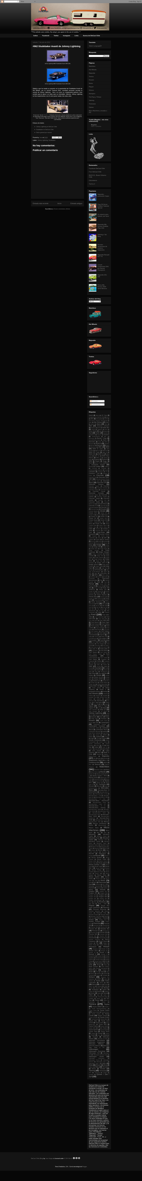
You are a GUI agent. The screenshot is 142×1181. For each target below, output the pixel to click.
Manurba (105, 758)
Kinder (107, 717)
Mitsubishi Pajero (101, 843)
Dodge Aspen (103, 548)
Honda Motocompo (102, 684)
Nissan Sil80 (98, 873)
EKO (90, 573)
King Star (94, 718)
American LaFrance (103, 426)
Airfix (90, 422)
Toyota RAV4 (104, 1026)
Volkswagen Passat (94, 1060)
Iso (95, 702)
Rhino (105, 964)
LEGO (105, 735)
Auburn (105, 431)
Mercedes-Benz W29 (94, 821)
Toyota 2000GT (97, 1006)
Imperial (99, 699)
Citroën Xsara (103, 527)
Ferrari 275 (97, 587)
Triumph (100, 1033)
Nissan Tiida (99, 878)
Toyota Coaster (96, 1013)
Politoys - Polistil (101, 918)
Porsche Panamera (94, 939)
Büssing (91, 466)
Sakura (92, 973)
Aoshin (93, 429)
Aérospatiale (99, 418)
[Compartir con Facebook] (59, 137)
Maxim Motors (94, 772)
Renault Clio (100, 956)
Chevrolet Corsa (105, 489)
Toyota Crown (104, 1017)
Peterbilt (102, 889)
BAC (105, 436)
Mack (99, 752)
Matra (107, 769)
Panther (105, 887)
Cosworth (92, 534)
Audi (90, 433)
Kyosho (91, 722)
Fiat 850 (91, 609)
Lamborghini (105, 722)
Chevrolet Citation (93, 489)
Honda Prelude (96, 687)
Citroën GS (103, 520)
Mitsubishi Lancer (94, 841)
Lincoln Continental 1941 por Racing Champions (103, 267)
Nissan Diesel (102, 863)
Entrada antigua (76, 203)
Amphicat (93, 427)
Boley (90, 459)
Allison (107, 422)
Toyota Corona (102, 1015)
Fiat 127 (98, 605)
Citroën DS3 (103, 518)
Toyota (106, 1004)
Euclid (105, 576)
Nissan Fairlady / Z (95, 864)
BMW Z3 (98, 457)
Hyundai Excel (93, 697)
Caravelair (94, 468)
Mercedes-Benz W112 (99, 812)
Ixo (101, 704)
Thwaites (91, 998)
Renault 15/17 (93, 950)
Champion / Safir (94, 473)
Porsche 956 (103, 936)
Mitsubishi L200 (102, 839)
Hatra (90, 671)
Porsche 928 (103, 932)
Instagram (66, 35)
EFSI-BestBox (99, 570)
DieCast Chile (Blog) (37, 1158)
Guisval (98, 670)
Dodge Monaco (98, 559)
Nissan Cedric (101, 859)
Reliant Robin (103, 944)
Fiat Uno (101, 610)
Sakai (107, 971)
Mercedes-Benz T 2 (97, 806)
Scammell (91, 975)
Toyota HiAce (103, 1019)
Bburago (91, 443)
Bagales (94, 125)
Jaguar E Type (102, 706)
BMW (107, 447)
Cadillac (98, 466)
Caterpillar (92, 471)
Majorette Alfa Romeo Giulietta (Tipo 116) (103, 226)
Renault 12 (96, 948)
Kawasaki (106, 715)
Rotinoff (104, 970)
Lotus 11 (104, 747)
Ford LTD (104, 636)
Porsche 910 (93, 929)
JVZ (92, 715)
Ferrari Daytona (102, 594)
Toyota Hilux (93, 1021)
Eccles (90, 570)
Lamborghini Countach (97, 726)
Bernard (93, 445)
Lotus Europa (96, 750)
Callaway (107, 466)
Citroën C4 (106, 514)
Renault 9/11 (92, 956)
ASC (106, 429)
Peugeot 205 (93, 893)
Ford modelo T (93, 640)
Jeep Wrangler (93, 711)
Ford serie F (104, 649)
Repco (91, 963)
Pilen (95, 902)
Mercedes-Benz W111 (103, 811)
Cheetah (105, 473)
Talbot (91, 995)
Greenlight (97, 668)
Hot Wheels (92, 69)
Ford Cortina (105, 624)
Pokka (105, 916)
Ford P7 (94, 642)
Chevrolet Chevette (102, 487)
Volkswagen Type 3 (101, 1061)
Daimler (98, 539)
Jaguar (91, 706)
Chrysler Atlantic (93, 511)
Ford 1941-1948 (102, 618)
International (100, 700)
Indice (35, 35)
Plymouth (106, 907)
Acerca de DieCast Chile (91, 35)
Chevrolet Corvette (96, 493)
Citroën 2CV (93, 513)
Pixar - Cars (102, 903)
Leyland (98, 736)
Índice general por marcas (44, 132)
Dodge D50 (100, 555)
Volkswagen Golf (94, 1053)
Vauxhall (95, 1037)
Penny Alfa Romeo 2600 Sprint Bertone (102, 286)
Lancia (104, 731)
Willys (97, 1067)
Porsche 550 (97, 925)
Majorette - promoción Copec (103, 195)
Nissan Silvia (101, 875)
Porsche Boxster (103, 937)
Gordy (90, 668)
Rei (97, 943)
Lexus (91, 736)
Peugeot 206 (103, 893)
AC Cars (104, 415)
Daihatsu (91, 539)
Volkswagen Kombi (96, 1056)
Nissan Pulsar (99, 871)
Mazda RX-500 (98, 781)
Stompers (92, 93)
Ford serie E (93, 649)
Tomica (91, 76)
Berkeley (107, 443)
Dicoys (105, 543)
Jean (99, 707)
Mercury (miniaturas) (99, 823)
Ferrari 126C (103, 584)
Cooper (105, 530)
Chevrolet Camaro (96, 484)
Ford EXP (106, 629)
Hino (105, 673)
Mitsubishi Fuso (94, 838)
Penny (91, 889)
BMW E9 (101, 454)
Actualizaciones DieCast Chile (96, 417)
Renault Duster (99, 957)
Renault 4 (102, 952)
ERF (90, 575)
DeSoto (105, 541)
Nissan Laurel (98, 866)
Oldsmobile (102, 882)
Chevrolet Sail (103, 505)
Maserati (98, 764)
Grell (106, 668)
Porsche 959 (92, 937)
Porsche (97, 923)
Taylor (105, 995)
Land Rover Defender (94, 733)
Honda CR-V (106, 680)
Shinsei (101, 982)
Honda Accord (98, 677)
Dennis (100, 541)
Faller (98, 582)
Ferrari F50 (100, 598)
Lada (96, 722)
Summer (99, 991)
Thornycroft (92, 996)
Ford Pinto (101, 642)
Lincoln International (94, 743)
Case (106, 470)
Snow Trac (92, 986)
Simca (94, 984)
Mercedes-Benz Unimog (97, 807)
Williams (91, 1067)
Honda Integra (103, 682)
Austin (98, 433)
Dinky (91, 545)
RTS (97, 971)
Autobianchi (92, 434)
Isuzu (100, 702)
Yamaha (102, 1069)
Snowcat (99, 986)
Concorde (97, 530)
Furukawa (106, 661)
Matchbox (92, 66)
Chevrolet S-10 (93, 505)
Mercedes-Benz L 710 (95, 795)
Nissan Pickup (96, 870)
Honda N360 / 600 (94, 686)
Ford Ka (96, 636)
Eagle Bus (104, 568)
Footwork (106, 612)
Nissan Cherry (103, 861)
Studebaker (52, 140)
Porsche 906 (94, 927)
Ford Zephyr (93, 659)
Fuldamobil (91, 661)
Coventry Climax (104, 534)
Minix (105, 832)
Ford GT (101, 634)
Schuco (91, 90)
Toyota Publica (93, 1026)
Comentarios (95, 404)
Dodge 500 (97, 547)
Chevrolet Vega (95, 509)
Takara (105, 993)
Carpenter (99, 470)
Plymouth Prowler (93, 914)
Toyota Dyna (94, 1019)
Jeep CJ (103, 709)
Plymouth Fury (101, 913)
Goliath (105, 666)
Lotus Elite (97, 749)
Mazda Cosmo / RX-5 (100, 775)
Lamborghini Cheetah (100, 724)
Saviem (105, 973)
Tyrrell (93, 1035)
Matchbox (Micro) (99, 769)
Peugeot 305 (92, 895)
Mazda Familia (93, 777)
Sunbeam (106, 991)
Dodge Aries (94, 548)
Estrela (100, 576)
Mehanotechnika (93, 788)
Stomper (106, 988)
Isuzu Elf (96, 704)
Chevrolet (100, 475)
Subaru (104, 989)
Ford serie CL (94, 647)
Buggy (105, 461)
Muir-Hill (91, 853)
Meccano (99, 786)
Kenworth (94, 717)
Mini (98, 832)
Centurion (100, 471)
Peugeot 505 (92, 898)
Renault (106, 947)
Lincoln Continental (95, 740)
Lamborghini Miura (101, 729)
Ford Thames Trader (95, 654)
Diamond (91, 543)
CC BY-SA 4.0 (68, 1158)
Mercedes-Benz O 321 (97, 799)
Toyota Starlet (104, 1029)
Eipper (105, 571)
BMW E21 (97, 450)
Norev (91, 83)
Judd (108, 713)
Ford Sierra (104, 650)
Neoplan (91, 855)
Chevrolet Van (105, 507)
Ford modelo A (102, 638)
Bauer (99, 441)
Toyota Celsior (95, 1012)
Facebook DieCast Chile (97, 168)
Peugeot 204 (103, 891)
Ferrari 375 (92, 591)
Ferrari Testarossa (97, 602)
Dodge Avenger (94, 550)
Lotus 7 (91, 749)
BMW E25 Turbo (94, 452)
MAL (94, 758)
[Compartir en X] (57, 137)
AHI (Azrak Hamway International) (98, 420)
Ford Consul (95, 624)
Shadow (91, 980)
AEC (92, 419)
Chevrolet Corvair (99, 491)
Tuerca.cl (92, 184)
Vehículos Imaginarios (97, 1042)
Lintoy (97, 745)
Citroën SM (98, 523)
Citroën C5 (94, 516)
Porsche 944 (92, 936)
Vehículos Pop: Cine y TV (99, 1046)
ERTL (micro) (105, 575)
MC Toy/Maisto (101, 784)
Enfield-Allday (103, 573)
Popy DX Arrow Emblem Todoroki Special (103, 206)
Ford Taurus (103, 652)
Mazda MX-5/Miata (99, 779)
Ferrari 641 (100, 591)
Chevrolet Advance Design (102, 479)
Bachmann (91, 438)
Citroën (102, 511)
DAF (105, 537)
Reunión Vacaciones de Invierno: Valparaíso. (102, 247)
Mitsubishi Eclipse (102, 836)
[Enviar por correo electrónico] (53, 137)
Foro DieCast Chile (95, 172)
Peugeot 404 (103, 895)
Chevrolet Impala (94, 498)
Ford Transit (103, 657)
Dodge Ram (99, 561)
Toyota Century (105, 1012)
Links (76, 35)
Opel (90, 884)
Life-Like (107, 736)
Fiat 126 (91, 605)
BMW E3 (104, 452)
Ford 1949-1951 (93, 620)
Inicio (59, 203)
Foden (99, 612)
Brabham (104, 459)
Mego (106, 786)
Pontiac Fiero (103, 919)
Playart (91, 87)
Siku (107, 982)
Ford (93, 614)
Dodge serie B (102, 562)
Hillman (100, 673)
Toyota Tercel (105, 1031)
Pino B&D (91, 903)
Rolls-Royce (93, 970)
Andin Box (105, 427)
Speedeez (98, 988)
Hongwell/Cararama (95, 691)
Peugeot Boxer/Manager (95, 900)
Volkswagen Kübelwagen (96, 1058)
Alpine (99, 424)
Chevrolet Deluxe (93, 495)
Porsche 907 (103, 927)
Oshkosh (98, 884)
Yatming (91, 100)
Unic (99, 1035)
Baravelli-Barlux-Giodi (94, 440)
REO (106, 961)
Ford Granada (93, 634)
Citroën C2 (99, 514)
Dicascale (98, 543)
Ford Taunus (93, 652)
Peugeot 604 (103, 898)
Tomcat (103, 1002)
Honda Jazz (92, 684)
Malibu (99, 758)
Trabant (93, 1033)
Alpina (92, 424)
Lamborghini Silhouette (94, 731)
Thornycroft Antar (102, 996)
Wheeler (98, 1065)
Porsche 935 (93, 934)
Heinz (96, 671)
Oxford (105, 886)
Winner (94, 1069)
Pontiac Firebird (94, 921)
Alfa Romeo (98, 422)
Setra (105, 979)
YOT (90, 1072)
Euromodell (91, 578)
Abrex (97, 415)
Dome (97, 568)
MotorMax (104, 852)
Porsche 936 (103, 934)
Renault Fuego (99, 959)
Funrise (99, 661)
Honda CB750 (98, 679)
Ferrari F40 (92, 598)
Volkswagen (93, 1049)
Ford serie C (106, 645)
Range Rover (103, 941)
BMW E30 (92, 454)
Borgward (96, 459)
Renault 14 (104, 948)
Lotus (96, 747)
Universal (106, 1035)
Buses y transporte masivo (99, 463)
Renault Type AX (98, 961)
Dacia (99, 537)
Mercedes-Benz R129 (99, 802)
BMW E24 (104, 450)
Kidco (101, 717)
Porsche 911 (105, 929)
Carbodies (103, 468)
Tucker (107, 1033)
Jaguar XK (92, 708)
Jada (106, 704)
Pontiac (91, 920)
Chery (90, 475)
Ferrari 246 (100, 586)
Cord (90, 532)
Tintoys (97, 1000)
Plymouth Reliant (105, 914)
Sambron (99, 973)
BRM (90, 461)
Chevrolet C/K (101, 482)
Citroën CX (103, 516)
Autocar (99, 434)
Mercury (106, 821)
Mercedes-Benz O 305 (101, 797)
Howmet (105, 693)
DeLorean (93, 541)
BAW (105, 441)
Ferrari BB (99, 593)
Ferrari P (106, 600)
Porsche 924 (94, 932)
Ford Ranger (100, 643)
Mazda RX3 (100, 782)
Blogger (84, 1166)
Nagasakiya (102, 853)
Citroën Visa (92, 527)
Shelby (98, 981)
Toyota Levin (99, 1022)
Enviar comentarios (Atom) (62, 209)
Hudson (91, 695)
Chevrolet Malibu (94, 502)
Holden (91, 675)
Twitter (56, 35)
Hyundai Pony (103, 697)
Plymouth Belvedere (94, 911)
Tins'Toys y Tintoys (95, 97)
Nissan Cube (92, 862)
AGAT (105, 418)
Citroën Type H (103, 525)
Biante (107, 445)
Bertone (99, 445)
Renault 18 (92, 952)
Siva (101, 984)
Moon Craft (105, 848)
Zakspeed (97, 1072)
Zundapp (91, 1074)
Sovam (90, 988)
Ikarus (90, 699)
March (105, 762)
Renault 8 (104, 954)
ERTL (96, 575)
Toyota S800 (92, 1028)
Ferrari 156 (92, 586)
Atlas (100, 431)
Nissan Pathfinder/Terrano (102, 868)
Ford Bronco (95, 622)
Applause (100, 429)
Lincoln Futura (103, 742)
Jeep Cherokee (93, 709)
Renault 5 (92, 954)
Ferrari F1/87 (104, 596)
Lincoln (103, 738)
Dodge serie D (93, 564)
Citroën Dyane (93, 520)
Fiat (97, 603)
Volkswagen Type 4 (94, 1063)
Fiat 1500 (91, 607)
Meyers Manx (94, 827)
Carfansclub (92, 470)
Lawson (97, 735)
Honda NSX (105, 686)
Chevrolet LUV (102, 500)
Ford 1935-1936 (99, 617)
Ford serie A (97, 645)
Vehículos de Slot (102, 1038)
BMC (100, 447)
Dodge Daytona (99, 557)
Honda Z (103, 689)
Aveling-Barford (96, 436)
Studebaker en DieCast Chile (45, 129)
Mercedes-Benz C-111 (101, 793)
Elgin (95, 573)
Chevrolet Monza (102, 504)
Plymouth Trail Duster (96, 916)
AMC (90, 426)
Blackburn (93, 447)
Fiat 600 (105, 607)
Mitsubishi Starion (93, 845)
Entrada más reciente (40, 203)
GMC (90, 666)
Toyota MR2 (103, 1024)
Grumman (91, 669)
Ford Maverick (92, 638)
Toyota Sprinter (93, 1029)
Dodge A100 (106, 547)
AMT (99, 427)
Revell (99, 964)
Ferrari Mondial (98, 600)
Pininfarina (102, 902)
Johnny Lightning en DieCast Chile (46, 126)
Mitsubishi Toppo (105, 845)
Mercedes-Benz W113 (94, 814)
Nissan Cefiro (92, 861)
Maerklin (99, 754)
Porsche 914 (96, 930)
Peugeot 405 (92, 896)
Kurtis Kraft (103, 720)
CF (106, 471)
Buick (90, 463)
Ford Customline (100, 627)
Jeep (104, 708)
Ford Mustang (104, 640)
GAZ (92, 663)
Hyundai (105, 695)
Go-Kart (99, 666)
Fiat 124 (104, 603)
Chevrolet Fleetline (102, 496)
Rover (91, 971)
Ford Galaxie (103, 633)
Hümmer (98, 695)
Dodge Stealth (99, 566)
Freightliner (104, 659)
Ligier (92, 738)
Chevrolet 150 (92, 477)
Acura (107, 417)
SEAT (99, 979)
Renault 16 (104, 950)
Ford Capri (105, 622)
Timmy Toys (100, 998)
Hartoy (105, 669)
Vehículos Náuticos (95, 1045)
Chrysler (103, 509)
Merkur (91, 825)
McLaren (91, 786)
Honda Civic (96, 680)
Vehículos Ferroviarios (97, 1040)
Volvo (104, 1063)
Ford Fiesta (94, 633)
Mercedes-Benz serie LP (97, 804)
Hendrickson (104, 671)
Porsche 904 (106, 925)
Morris (100, 850)
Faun (105, 582)
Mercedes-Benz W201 (101, 820)
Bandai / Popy (102, 438)
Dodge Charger (104, 552)
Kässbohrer (98, 715)
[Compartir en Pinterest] (61, 137)
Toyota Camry (93, 1010)
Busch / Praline (99, 463)
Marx (90, 764)
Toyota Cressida (93, 1017)
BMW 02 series (98, 449)
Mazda (103, 772)
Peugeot (91, 891)
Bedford (98, 443)
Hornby (105, 691)
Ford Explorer (94, 631)
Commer (98, 528)
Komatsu (104, 718)
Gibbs (98, 664)
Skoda (105, 984)
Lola (103, 745)
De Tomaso (105, 539)
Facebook (45, 35)
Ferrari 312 (102, 589)
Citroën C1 (91, 514)
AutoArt (105, 433)
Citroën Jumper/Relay (95, 522)
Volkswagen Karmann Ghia (100, 1054)
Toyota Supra (93, 1031)
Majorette (92, 73)
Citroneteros (93, 180)
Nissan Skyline (94, 877)
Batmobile (92, 442)
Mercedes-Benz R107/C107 (99, 800)
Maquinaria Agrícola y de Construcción (99, 761)
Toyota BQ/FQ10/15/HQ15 (99, 1008)
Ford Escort (97, 629)
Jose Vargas (49, 1158)
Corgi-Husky (101, 532)
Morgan (93, 850)
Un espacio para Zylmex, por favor (103, 215)
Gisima (105, 664)
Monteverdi (97, 848)
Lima (98, 738)
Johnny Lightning (43, 140)
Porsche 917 (106, 930)
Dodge (98, 545)
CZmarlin (46, 115)
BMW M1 (96, 456)
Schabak (105, 975)
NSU (94, 882)
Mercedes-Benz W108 (95, 809)
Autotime (106, 434)
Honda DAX (94, 682)
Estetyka (93, 576)
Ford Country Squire (97, 626)
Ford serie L (95, 650)
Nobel (96, 880)
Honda (98, 675)
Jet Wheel (104, 711)
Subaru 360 (92, 991)
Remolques (92, 946)
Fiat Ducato (100, 609)
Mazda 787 (91, 773)
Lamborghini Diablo (94, 727)
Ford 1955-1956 (104, 620)
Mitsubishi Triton (95, 846)
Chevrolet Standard (94, 507)
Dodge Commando (97, 554)
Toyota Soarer (102, 1028)
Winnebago (106, 1067)
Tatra (98, 995)
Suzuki (93, 993)
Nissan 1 (107, 855)
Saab (102, 971)
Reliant (105, 943)
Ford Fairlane (105, 631)
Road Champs (93, 966)
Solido (105, 986)
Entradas (94, 401)
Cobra (90, 528)
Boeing (105, 457)
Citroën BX (104, 513)
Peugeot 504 (103, 896)
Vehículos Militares (96, 1044)
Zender (105, 1072)
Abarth (91, 415)
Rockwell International (101, 968)
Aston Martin (93, 431)
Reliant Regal (92, 944)
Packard (91, 888)
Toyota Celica (104, 1010)
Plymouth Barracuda (99, 909)
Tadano (99, 993)
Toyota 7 (107, 1006)
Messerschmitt (102, 825)
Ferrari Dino (93, 596)
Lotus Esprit (105, 749)
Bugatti (97, 461)
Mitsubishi (92, 834)
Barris (105, 440)
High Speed (92, 673)
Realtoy (91, 943)
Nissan (98, 855)
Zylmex (91, 107)
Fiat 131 (104, 605)
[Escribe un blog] (55, 137)
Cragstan (94, 536)
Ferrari (91, 584)
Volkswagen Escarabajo (97, 1051)
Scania (98, 975)
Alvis (106, 424)
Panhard (99, 887)
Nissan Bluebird (96, 857)
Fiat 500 (98, 607)
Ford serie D (104, 647)
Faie (101, 580)
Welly (90, 1065)
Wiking (105, 1065)
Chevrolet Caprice (94, 486)
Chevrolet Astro (95, 480)
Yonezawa (92, 104)
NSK (90, 882)
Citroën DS (92, 518)
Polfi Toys (91, 918)
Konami (91, 80)
